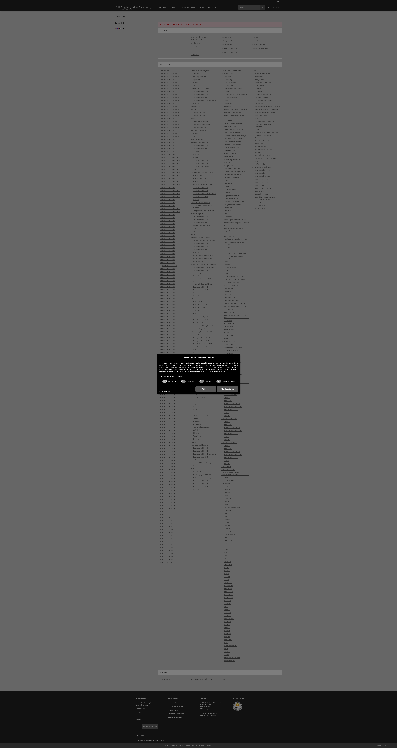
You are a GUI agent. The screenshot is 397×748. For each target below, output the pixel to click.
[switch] (164, 381)
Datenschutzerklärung (166, 376)
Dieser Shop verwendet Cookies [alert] (198, 357)
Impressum (179, 376)
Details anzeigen (164, 391)
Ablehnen (206, 389)
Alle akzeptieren (227, 389)
